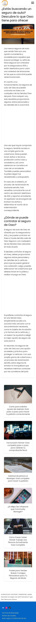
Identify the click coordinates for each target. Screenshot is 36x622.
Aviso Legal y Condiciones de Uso (14, 618)
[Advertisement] (18, 126)
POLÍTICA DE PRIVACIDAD (10, 613)
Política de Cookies (9, 616)
